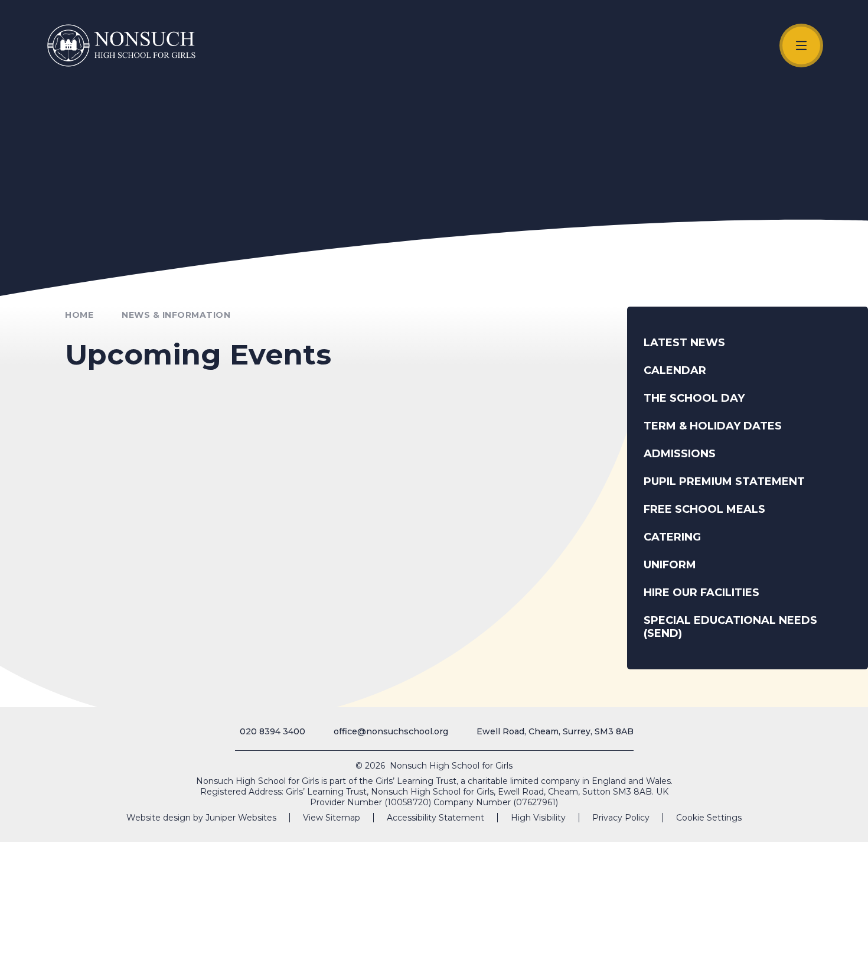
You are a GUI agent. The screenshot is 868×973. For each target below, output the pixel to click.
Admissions (734, 951)
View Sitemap (331, 817)
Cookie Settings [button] (709, 817)
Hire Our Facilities (666, 951)
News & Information (176, 315)
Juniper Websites (240, 817)
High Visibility (538, 817)
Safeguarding (526, 951)
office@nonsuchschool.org (391, 731)
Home (79, 315)
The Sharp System (797, 951)
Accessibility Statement (435, 817)
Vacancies (602, 951)
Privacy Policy (621, 817)
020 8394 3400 (272, 731)
